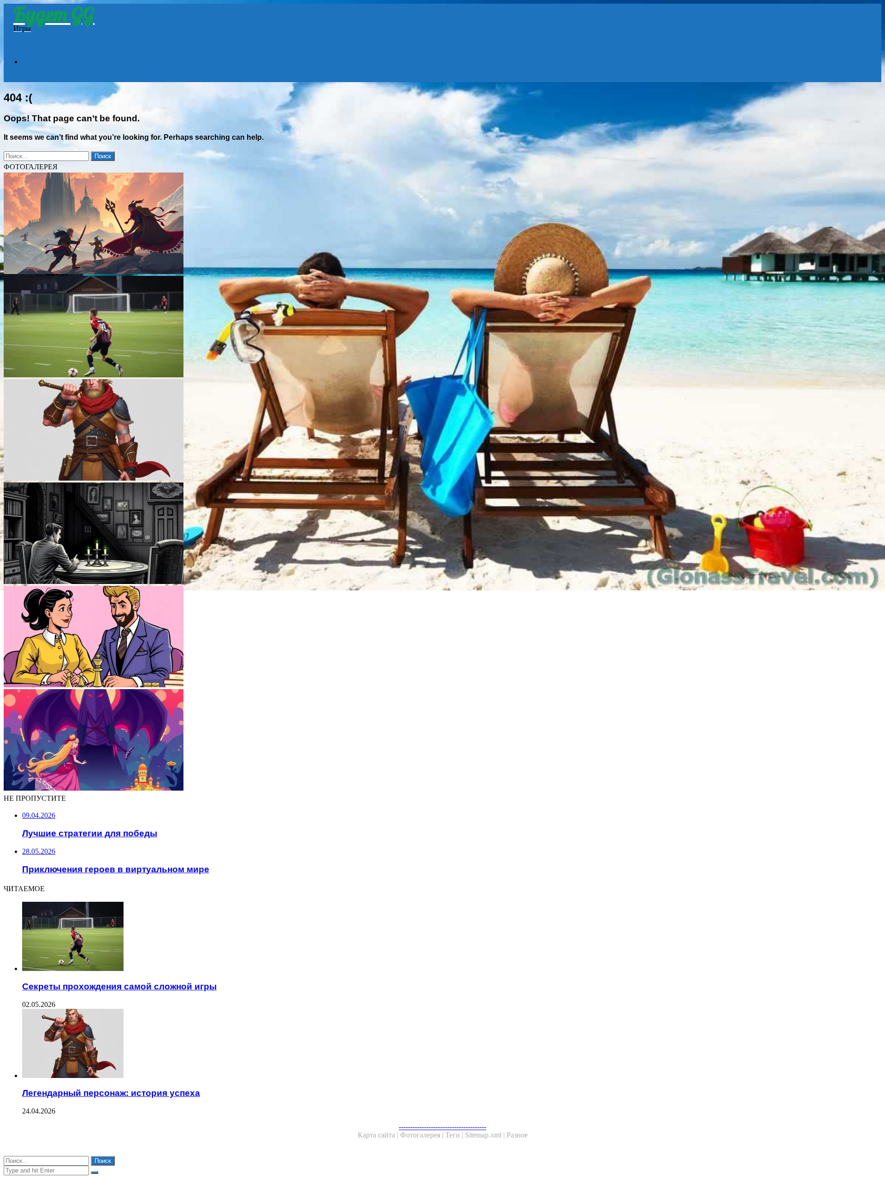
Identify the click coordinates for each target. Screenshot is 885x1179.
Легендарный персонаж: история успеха (111, 1093)
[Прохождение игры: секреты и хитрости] (280, 534)
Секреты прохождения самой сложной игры (119, 986)
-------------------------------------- (442, 1127)
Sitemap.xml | (486, 1135)
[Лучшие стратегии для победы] (280, 637)
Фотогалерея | (422, 1135)
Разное (517, 1135)
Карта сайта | (379, 1135)
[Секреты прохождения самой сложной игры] (280, 327)
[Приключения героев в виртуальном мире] (280, 224)
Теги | (455, 1135)
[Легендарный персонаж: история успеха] (280, 430)
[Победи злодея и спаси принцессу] (280, 740)
